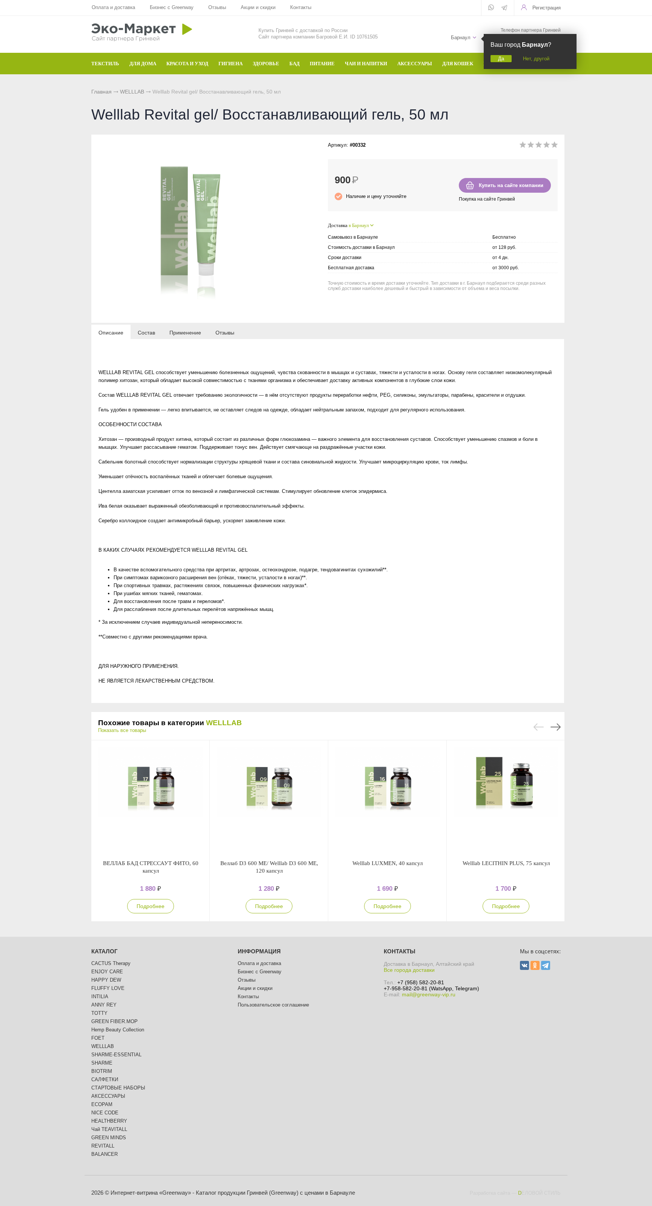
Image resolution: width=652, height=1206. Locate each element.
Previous (539, 727)
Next (556, 727)
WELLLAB (132, 92)
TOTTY (99, 1013)
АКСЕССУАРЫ (108, 1096)
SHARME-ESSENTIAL (116, 1054)
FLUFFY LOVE (108, 988)
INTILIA (99, 996)
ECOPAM (101, 1104)
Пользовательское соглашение (273, 1005)
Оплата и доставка (113, 7)
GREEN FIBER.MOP (114, 1021)
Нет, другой (536, 58)
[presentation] (111, 332)
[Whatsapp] (491, 8)
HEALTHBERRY (109, 1121)
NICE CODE (104, 1112)
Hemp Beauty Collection (117, 1030)
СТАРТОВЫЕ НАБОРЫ (118, 1088)
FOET (98, 1038)
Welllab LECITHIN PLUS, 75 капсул (506, 863)
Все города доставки (409, 970)
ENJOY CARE (107, 971)
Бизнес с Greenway (172, 7)
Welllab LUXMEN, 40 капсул (387, 863)
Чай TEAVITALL (109, 1129)
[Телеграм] (504, 8)
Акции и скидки (258, 7)
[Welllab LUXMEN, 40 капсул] (387, 800)
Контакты (300, 7)
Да (501, 58)
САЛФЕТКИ (104, 1079)
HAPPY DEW (106, 980)
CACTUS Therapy (111, 963)
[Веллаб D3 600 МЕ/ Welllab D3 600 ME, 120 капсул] (269, 800)
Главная (101, 92)
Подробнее (151, 906)
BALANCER (104, 1154)
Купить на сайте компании (511, 185)
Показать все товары (122, 730)
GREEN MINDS (108, 1137)
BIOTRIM (101, 1071)
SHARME (101, 1063)
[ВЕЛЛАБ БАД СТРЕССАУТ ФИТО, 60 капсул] (150, 800)
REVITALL (102, 1146)
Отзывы (217, 7)
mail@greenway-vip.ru (428, 994)
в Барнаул (359, 225)
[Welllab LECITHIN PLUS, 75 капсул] (506, 800)
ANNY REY (104, 1005)
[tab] (111, 332)
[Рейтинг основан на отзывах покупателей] (539, 146)
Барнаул (461, 37)
